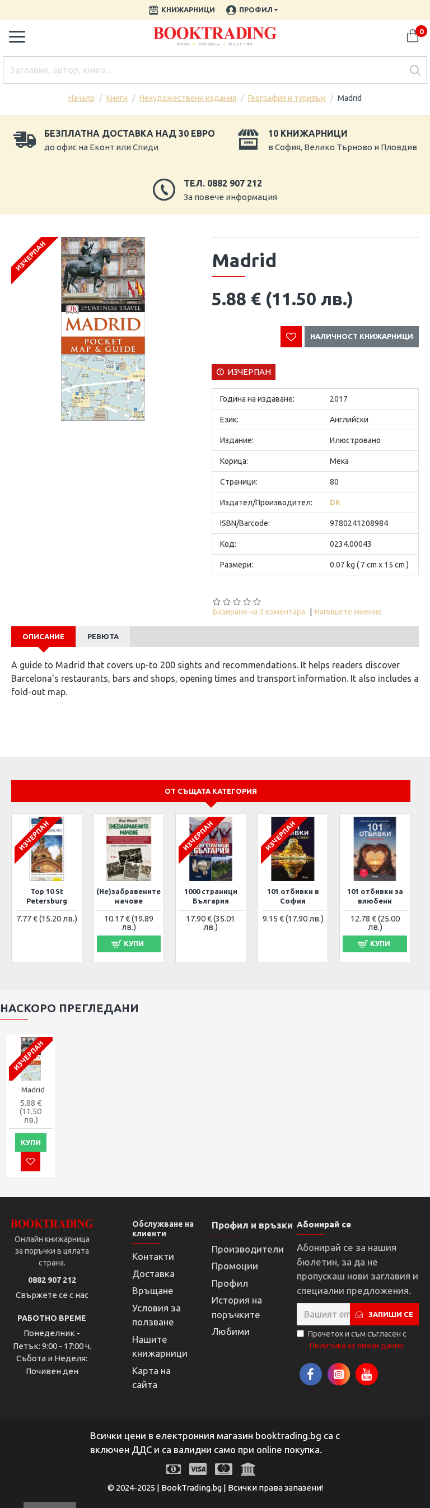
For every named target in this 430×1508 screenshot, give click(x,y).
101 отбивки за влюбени (375, 896)
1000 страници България (210, 896)
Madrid (33, 1089)
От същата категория (211, 791)
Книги (117, 98)
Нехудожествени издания (187, 98)
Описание (43, 636)
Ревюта (103, 636)
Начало (81, 98)
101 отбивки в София (293, 896)
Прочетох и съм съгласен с (357, 1339)
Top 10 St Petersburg (46, 896)
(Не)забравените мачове (128, 896)
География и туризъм (287, 98)
